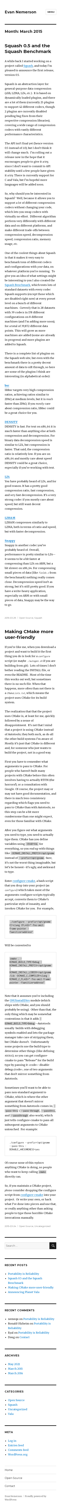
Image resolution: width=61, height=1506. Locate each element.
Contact (25, 1337)
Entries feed (16, 1445)
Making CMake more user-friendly (29, 634)
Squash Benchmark (17, 285)
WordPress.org (17, 1454)
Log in (12, 1440)
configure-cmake (24, 880)
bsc (7, 385)
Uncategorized (42, 1226)
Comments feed (18, 1450)
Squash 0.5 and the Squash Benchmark (28, 48)
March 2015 (15, 1368)
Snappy (10, 540)
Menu (50, 12)
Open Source (26, 617)
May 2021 (14, 1364)
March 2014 (15, 1373)
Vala (11, 1413)
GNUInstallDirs (20, 1000)
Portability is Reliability (23, 1273)
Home (9, 1470)
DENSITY (11, 422)
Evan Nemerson (20, 12)
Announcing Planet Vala (23, 1292)
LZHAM (10, 517)
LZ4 (7, 476)
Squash (28, 65)
